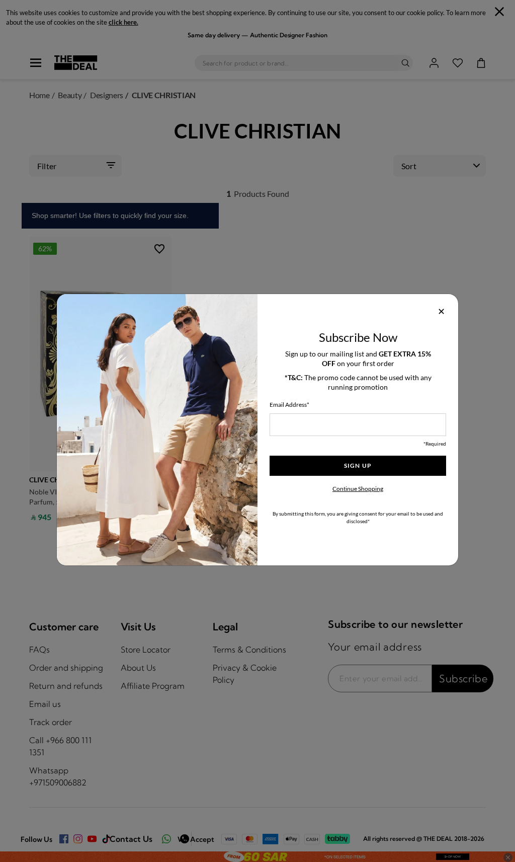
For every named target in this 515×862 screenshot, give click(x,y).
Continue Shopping (357, 488)
